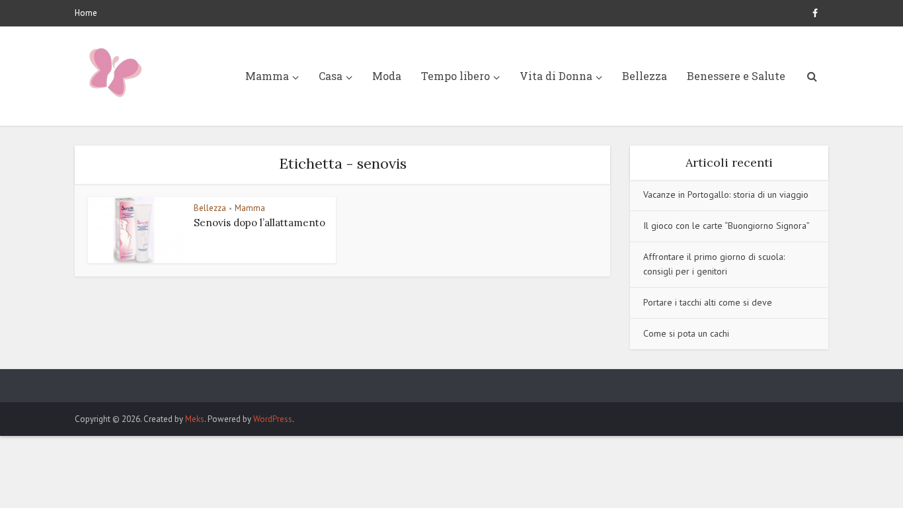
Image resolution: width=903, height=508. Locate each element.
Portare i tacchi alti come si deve (707, 302)
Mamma (267, 76)
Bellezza (644, 76)
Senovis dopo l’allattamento (259, 222)
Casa (330, 76)
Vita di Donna (556, 76)
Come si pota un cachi (686, 333)
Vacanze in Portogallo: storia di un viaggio (725, 194)
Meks (194, 419)
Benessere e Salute (736, 76)
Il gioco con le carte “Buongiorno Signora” (726, 226)
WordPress (272, 419)
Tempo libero (455, 76)
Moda (386, 76)
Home (86, 13)
